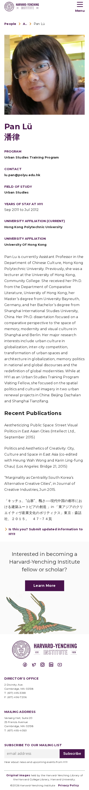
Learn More (44, 586)
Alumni (25, 24)
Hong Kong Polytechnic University (33, 227)
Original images (18, 775)
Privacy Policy (68, 785)
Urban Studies (16, 192)
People (10, 24)
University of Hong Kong (25, 245)
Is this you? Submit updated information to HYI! (46, 531)
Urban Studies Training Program (31, 157)
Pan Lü (39, 24)
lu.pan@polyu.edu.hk (22, 175)
